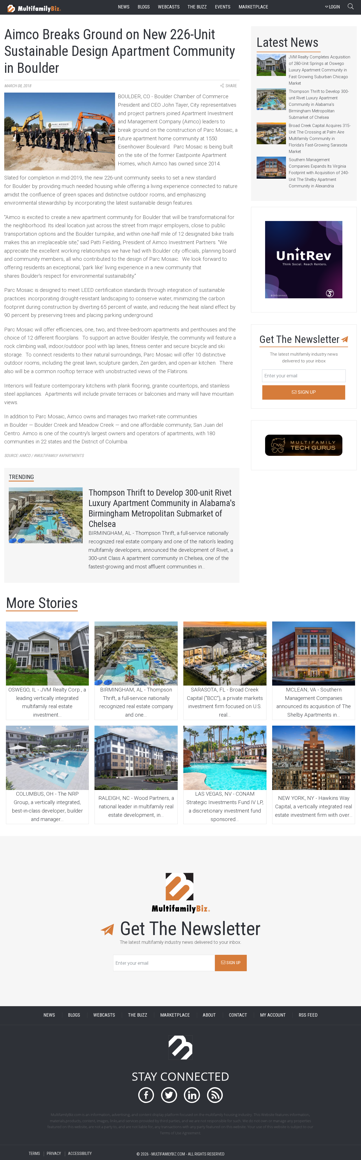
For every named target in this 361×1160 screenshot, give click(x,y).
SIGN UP (233, 962)
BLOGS (74, 1015)
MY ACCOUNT (273, 1015)
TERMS (34, 1154)
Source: (43, 455)
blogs (144, 7)
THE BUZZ (137, 1015)
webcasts (169, 7)
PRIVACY (54, 1154)
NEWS (49, 1015)
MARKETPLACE (175, 1015)
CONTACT (238, 1015)
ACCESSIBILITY (80, 1154)
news (123, 7)
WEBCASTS (104, 1015)
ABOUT (209, 1015)
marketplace (253, 7)
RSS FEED (308, 1015)
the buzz (197, 7)
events (222, 7)
